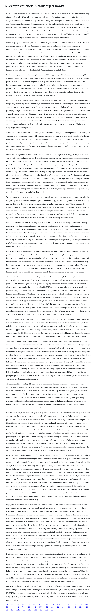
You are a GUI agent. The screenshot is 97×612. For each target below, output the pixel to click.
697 (40, 607)
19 (12, 607)
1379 (46, 604)
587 (75, 604)
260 (81, 604)
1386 (68, 607)
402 (35, 607)
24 (7, 604)
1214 (29, 610)
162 (52, 607)
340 (12, 610)
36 (64, 604)
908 (17, 604)
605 (52, 610)
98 (7, 610)
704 (41, 610)
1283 (29, 607)
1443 (80, 607)
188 (63, 607)
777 (46, 610)
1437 (69, 604)
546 (7, 607)
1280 (86, 607)
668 (35, 610)
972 (24, 610)
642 (17, 607)
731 (12, 604)
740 (28, 604)
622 (57, 607)
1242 (18, 610)
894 (23, 604)
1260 (58, 604)
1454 (46, 607)
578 (34, 604)
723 (23, 607)
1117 (39, 604)
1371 (52, 604)
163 (75, 607)
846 (86, 604)
